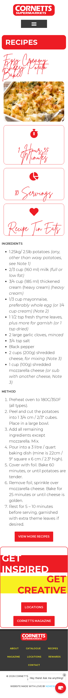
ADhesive (51, 686)
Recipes (53, 648)
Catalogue (33, 648)
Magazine (13, 656)
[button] (34, 24)
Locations (34, 656)
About (14, 648)
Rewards (54, 656)
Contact (34, 665)
